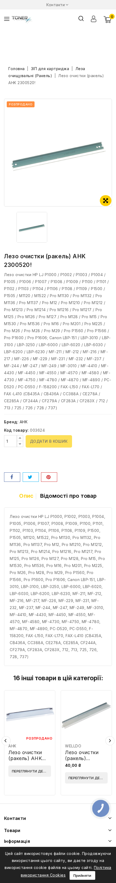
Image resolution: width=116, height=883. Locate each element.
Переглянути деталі (31, 771)
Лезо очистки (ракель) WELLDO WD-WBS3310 (82, 761)
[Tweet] (31, 477)
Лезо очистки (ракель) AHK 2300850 (25, 758)
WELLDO (73, 746)
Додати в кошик (49, 441)
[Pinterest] (49, 477)
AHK (24, 422)
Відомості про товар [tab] (68, 496)
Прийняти (82, 875)
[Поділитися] (12, 477)
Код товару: (16, 430)
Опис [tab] (26, 496)
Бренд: (11, 422)
